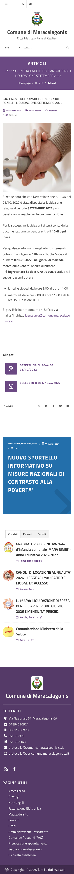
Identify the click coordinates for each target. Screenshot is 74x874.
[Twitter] (60, 406)
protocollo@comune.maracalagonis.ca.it (36, 747)
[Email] (67, 406)
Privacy (13, 796)
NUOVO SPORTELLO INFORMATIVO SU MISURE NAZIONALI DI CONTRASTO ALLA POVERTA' (36, 473)
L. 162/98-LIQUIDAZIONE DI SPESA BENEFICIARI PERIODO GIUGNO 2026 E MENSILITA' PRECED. (43, 606)
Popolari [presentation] (27, 534)
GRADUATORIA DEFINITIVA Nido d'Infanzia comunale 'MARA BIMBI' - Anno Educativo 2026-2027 (43, 549)
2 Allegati (13, 115)
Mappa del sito (18, 814)
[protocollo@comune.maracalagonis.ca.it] (30, 4)
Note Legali (16, 802)
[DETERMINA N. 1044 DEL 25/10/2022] (11, 369)
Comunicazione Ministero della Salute (39, 631)
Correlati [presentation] (13, 534)
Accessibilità (16, 790)
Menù (6, 4)
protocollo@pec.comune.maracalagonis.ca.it (39, 753)
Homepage (24, 83)
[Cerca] (67, 47)
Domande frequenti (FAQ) (25, 837)
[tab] (12, 534)
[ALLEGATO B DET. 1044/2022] (11, 386)
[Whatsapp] (39, 406)
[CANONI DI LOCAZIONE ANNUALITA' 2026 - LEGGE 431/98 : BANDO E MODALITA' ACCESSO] (8, 575)
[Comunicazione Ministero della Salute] (8, 632)
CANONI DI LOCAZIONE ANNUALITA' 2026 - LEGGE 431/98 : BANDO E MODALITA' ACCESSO (43, 578)
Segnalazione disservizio (25, 849)
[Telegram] (46, 406)
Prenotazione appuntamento (28, 843)
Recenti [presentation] (42, 534)
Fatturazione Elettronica (24, 808)
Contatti (13, 820)
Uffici (12, 825)
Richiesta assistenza (22, 855)
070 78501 (16, 735)
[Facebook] (53, 406)
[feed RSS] (6, 769)
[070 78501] (22, 4)
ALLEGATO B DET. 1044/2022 (40, 383)
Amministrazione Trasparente (28, 831)
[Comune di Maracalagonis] (37, 19)
